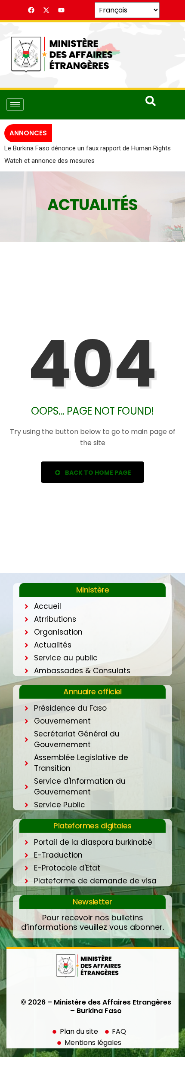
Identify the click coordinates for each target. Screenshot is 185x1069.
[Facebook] (31, 10)
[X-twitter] (46, 10)
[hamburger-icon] (15, 104)
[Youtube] (61, 10)
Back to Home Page (97, 484)
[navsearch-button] (150, 104)
